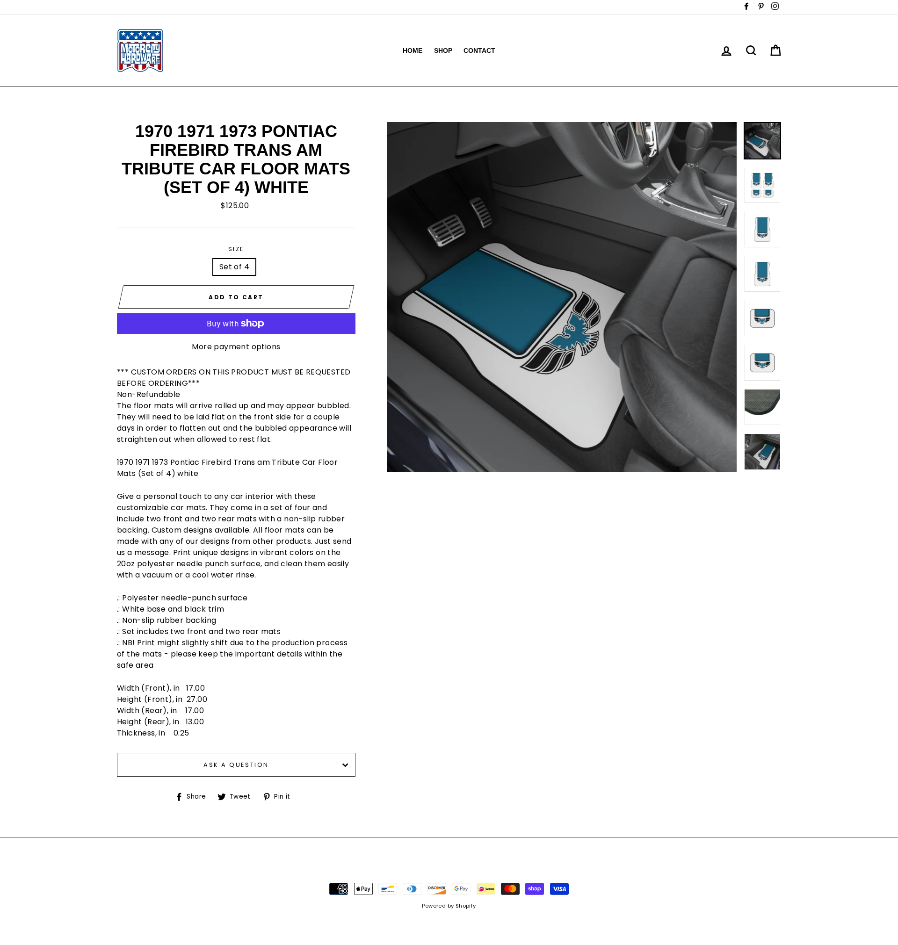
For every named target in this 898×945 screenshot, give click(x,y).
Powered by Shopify (449, 905)
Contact (479, 50)
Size (236, 249)
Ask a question (236, 765)
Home (412, 50)
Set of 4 (234, 266)
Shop (443, 50)
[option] (562, 297)
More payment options (236, 346)
